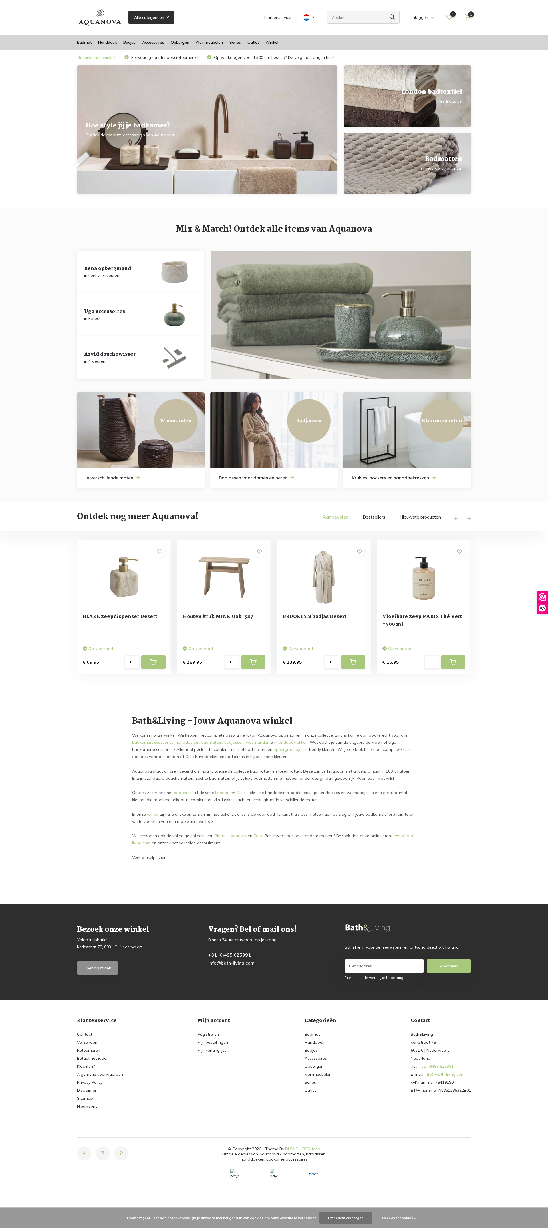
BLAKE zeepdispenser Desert (120, 617)
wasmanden (257, 742)
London (222, 792)
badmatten (211, 742)
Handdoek (107, 42)
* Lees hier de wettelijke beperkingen (376, 977)
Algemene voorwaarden (100, 1074)
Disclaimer (86, 1090)
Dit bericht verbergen (345, 1218)
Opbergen (180, 42)
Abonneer (449, 966)
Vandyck (239, 835)
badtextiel (183, 792)
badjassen (234, 742)
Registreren (208, 1034)
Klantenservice (277, 17)
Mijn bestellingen (213, 1042)
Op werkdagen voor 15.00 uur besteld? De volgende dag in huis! (273, 57)
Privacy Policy (89, 1082)
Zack (258, 835)
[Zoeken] (392, 17)
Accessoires (153, 42)
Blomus (222, 835)
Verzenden (87, 1042)
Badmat (84, 42)
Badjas (129, 42)
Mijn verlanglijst (212, 1050)
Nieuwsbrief (88, 1106)
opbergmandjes (288, 749)
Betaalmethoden (93, 1058)
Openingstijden (97, 968)
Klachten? (86, 1066)
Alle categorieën (149, 17)
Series (235, 42)
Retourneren (88, 1050)
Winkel (271, 42)
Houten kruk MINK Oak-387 (218, 617)
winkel (153, 814)
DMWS (291, 1148)
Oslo (240, 792)
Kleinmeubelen (209, 42)
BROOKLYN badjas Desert (314, 617)
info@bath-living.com (231, 963)
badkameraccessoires (153, 742)
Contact (84, 1034)
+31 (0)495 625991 (229, 955)
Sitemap (85, 1098)
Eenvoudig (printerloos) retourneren (164, 57)
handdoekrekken (292, 742)
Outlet (253, 42)
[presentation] (456, 518)
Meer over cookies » (399, 1218)
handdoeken (187, 742)
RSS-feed (311, 1148)
